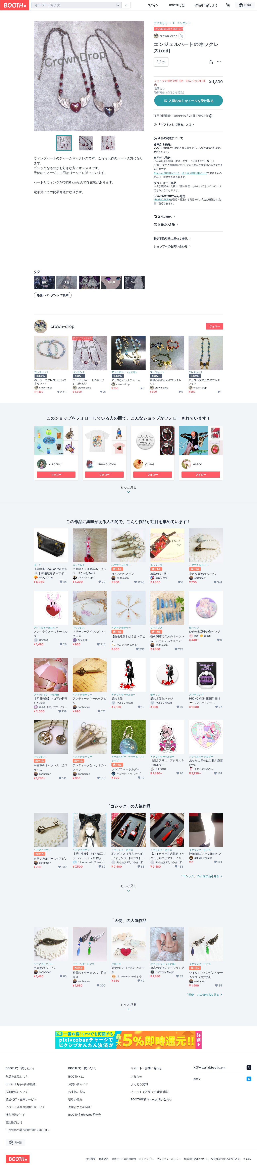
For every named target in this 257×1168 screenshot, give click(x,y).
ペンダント (184, 23)
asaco (197, 464)
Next (141, 76)
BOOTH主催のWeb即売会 (84, 1114)
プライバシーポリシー (169, 1159)
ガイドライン (146, 1159)
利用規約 (103, 1159)
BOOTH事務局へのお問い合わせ (151, 1099)
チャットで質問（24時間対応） (151, 1091)
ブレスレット (41, 372)
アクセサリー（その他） (124, 372)
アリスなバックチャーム (125, 380)
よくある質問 (139, 1084)
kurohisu (55, 464)
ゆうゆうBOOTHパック (194, 172)
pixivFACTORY (162, 199)
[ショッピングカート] (228, 5)
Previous (37, 76)
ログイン (153, 5)
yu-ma (150, 464)
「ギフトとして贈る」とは (175, 124)
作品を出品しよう (206, 5)
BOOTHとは (177, 5)
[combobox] (76, 5)
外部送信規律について (196, 1159)
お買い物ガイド (78, 1084)
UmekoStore (106, 464)
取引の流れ (165, 216)
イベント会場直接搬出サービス (25, 1107)
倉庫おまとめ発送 (79, 1107)
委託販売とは (14, 1122)
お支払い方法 (166, 224)
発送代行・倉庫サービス (21, 1099)
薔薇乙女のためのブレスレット (166, 381)
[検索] (117, 5)
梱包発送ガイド (15, 1114)
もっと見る (128, 487)
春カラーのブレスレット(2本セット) (50, 381)
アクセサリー (162, 23)
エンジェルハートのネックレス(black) (88, 381)
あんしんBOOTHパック (166, 172)
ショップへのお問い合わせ (171, 246)
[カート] (181, 36)
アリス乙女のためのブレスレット (204, 381)
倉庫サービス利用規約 (124, 1159)
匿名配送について (17, 1091)
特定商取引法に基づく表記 (171, 238)
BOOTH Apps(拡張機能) (21, 1084)
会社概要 (91, 1159)
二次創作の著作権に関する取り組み (28, 1130)
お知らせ (136, 1076)
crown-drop (62, 326)
